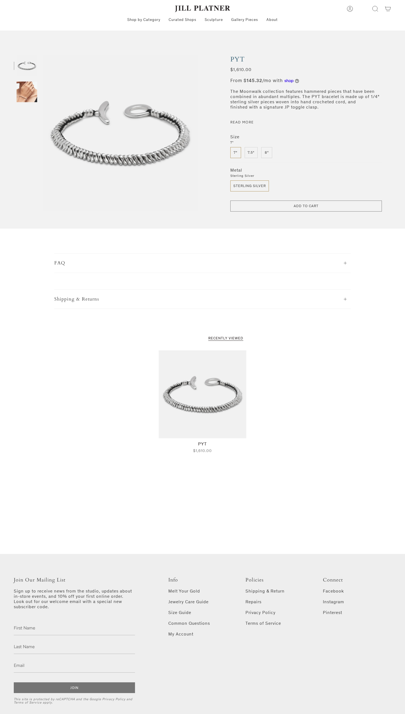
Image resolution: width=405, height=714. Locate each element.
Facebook (333, 591)
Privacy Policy (113, 699)
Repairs (253, 601)
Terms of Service (28, 702)
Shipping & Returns (76, 299)
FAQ (59, 263)
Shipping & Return (265, 591)
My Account (180, 634)
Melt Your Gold (184, 591)
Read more (242, 122)
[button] (375, 8)
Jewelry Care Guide (188, 601)
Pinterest (332, 612)
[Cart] (388, 8)
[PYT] (203, 394)
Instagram (333, 601)
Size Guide (179, 612)
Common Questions (189, 623)
